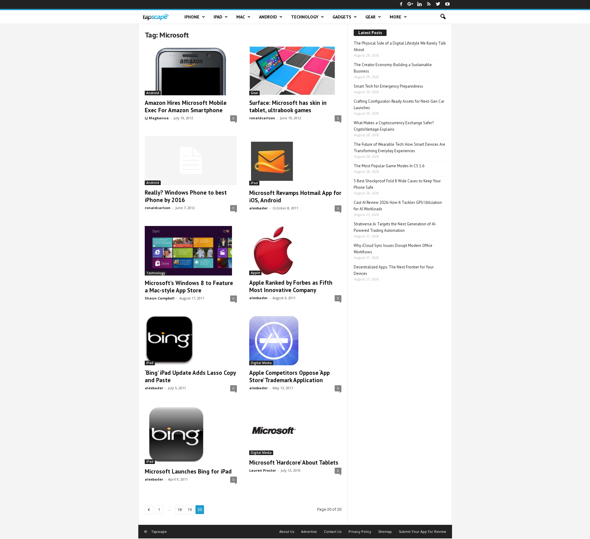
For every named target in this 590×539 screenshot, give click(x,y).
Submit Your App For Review (422, 531)
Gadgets (341, 17)
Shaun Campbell (160, 298)
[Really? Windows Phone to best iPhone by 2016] (191, 160)
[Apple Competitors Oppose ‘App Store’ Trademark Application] (295, 340)
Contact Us (332, 531)
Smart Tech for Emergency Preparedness (388, 86)
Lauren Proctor (262, 470)
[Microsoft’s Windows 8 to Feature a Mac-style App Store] (191, 250)
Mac (240, 17)
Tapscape (159, 531)
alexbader (258, 208)
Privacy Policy (359, 531)
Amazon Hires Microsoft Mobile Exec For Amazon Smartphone (185, 106)
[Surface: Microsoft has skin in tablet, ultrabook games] (295, 70)
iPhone (191, 17)
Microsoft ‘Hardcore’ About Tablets (293, 462)
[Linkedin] (419, 4)
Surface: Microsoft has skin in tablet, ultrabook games (288, 106)
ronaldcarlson (262, 118)
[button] (443, 17)
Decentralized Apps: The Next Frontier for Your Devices (394, 270)
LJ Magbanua (157, 118)
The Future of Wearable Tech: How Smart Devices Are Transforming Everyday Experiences (399, 147)
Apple (255, 273)
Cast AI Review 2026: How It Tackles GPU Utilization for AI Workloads (398, 206)
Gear (370, 17)
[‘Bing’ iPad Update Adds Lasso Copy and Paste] (191, 340)
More (395, 17)
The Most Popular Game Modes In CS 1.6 (389, 165)
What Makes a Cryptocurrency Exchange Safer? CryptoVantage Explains (394, 126)
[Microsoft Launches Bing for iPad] (191, 435)
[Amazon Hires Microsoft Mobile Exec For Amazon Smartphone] (191, 70)
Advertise (309, 531)
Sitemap (385, 531)
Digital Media (261, 363)
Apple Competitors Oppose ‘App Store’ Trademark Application (289, 376)
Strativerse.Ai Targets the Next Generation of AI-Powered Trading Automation (395, 227)
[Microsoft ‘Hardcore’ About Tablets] (295, 430)
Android (268, 17)
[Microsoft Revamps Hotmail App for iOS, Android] (295, 160)
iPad (218, 17)
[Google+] (410, 4)
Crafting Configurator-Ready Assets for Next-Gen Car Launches (399, 104)
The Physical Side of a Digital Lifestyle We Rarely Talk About (400, 46)
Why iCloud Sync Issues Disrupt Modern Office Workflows (393, 249)
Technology (304, 17)
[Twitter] (438, 4)
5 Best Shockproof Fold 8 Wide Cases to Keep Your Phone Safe (397, 184)
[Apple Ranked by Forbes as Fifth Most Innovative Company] (295, 250)
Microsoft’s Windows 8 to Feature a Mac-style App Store (189, 286)
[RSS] (429, 4)
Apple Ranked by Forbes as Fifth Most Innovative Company (290, 286)
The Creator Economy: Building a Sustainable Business (393, 68)
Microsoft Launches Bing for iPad (188, 471)
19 (189, 509)
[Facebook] (401, 4)
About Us (286, 531)
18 (179, 509)
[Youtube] (447, 4)
